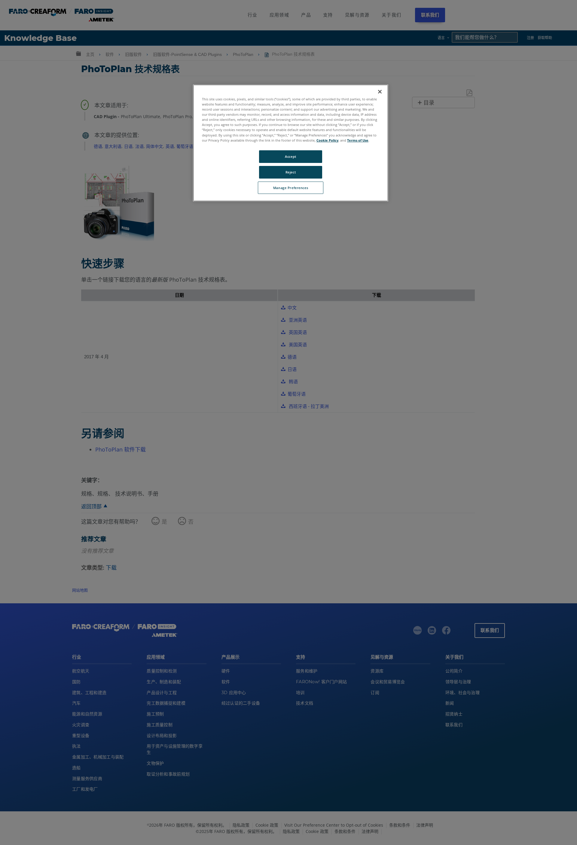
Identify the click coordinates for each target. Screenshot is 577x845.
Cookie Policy (327, 140)
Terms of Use (357, 140)
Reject (290, 172)
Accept (290, 156)
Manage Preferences (290, 187)
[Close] (379, 91)
